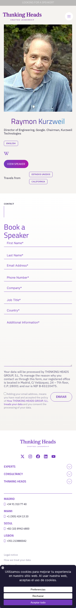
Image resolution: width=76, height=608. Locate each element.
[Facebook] (38, 456)
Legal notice (12, 554)
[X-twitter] (22, 456)
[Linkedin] (46, 456)
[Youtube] (53, 456)
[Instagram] (30, 456)
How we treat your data (17, 560)
